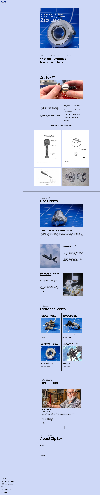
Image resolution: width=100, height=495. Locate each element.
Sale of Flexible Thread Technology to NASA (49, 420)
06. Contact (5, 492)
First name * (42, 445)
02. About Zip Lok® (7, 481)
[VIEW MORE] (61, 215)
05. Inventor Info (6, 490)
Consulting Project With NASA (47, 419)
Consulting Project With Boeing (47, 418)
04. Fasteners (6, 487)
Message (41, 459)
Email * (41, 452)
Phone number (42, 455)
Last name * (42, 448)
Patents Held (44, 423)
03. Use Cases (7, 484)
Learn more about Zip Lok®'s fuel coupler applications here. (53, 238)
